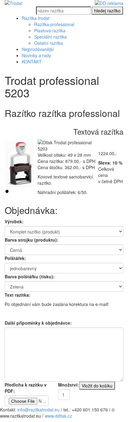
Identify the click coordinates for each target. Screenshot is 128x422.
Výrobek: (14, 221)
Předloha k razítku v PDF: (26, 388)
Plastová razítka (50, 30)
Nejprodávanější (38, 49)
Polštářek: (15, 258)
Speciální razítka (50, 37)
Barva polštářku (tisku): (30, 276)
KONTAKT (32, 61)
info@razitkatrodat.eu (38, 409)
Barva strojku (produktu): (31, 240)
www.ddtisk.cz (58, 416)
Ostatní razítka (48, 43)
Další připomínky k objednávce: (38, 323)
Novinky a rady (36, 55)
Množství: (68, 385)
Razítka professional (54, 24)
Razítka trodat (35, 18)
